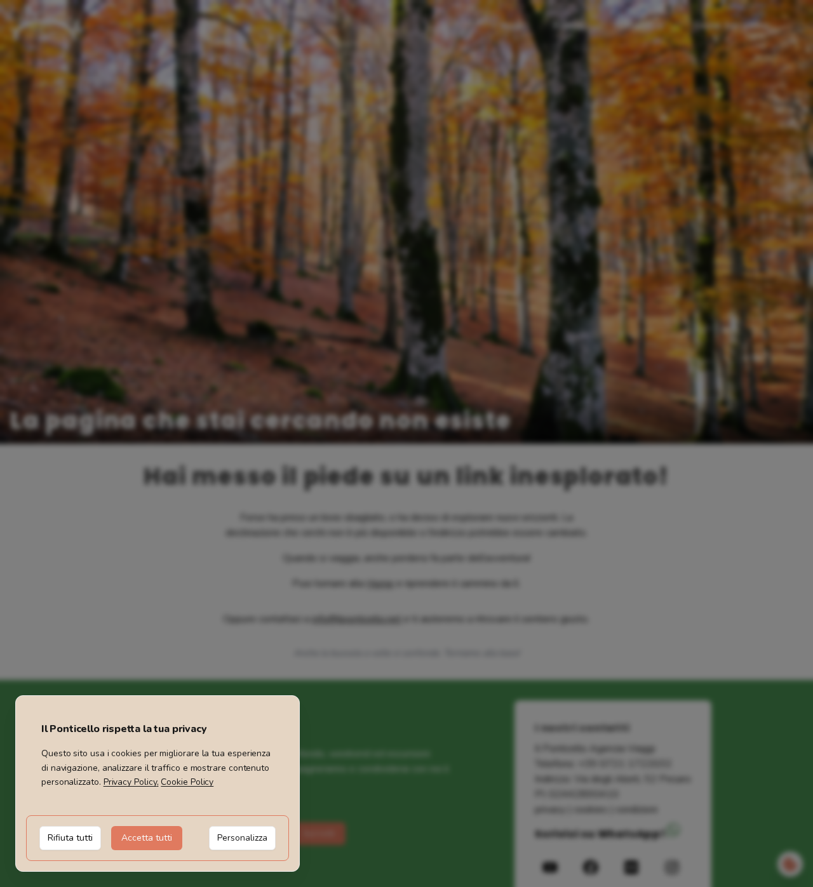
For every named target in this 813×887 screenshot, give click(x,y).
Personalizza (242, 838)
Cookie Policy (187, 782)
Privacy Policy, (131, 782)
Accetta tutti (146, 838)
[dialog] (157, 783)
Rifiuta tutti (70, 838)
